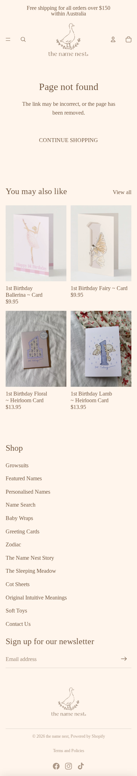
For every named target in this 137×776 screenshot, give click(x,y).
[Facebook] (56, 766)
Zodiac (13, 545)
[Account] (113, 39)
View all (122, 192)
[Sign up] (124, 659)
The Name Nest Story (30, 558)
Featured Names (24, 479)
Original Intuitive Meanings (36, 598)
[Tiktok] (81, 766)
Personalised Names (28, 492)
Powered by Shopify (88, 736)
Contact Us (18, 624)
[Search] (23, 39)
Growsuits (17, 465)
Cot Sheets (18, 584)
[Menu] (8, 39)
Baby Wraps (19, 518)
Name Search (20, 505)
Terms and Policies (68, 750)
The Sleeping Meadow (31, 571)
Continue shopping (68, 140)
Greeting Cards (22, 531)
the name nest (57, 736)
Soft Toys (16, 611)
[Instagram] (68, 766)
